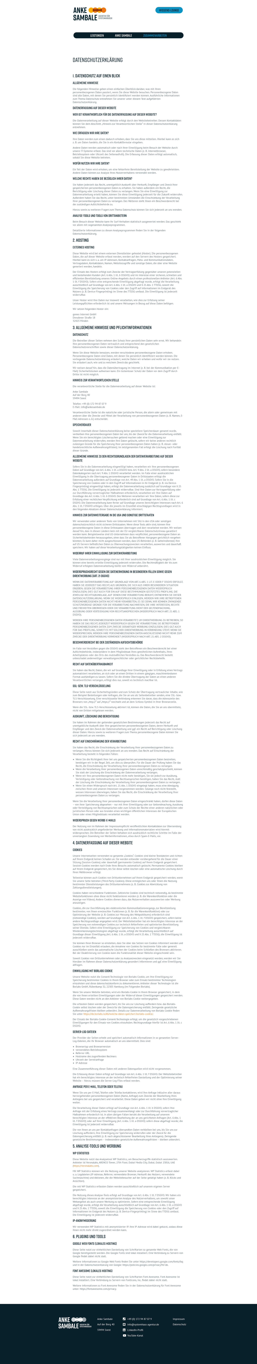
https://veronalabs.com (85, 1165)
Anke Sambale (123, 35)
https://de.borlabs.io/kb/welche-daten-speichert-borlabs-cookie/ (118, 1014)
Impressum (179, 1319)
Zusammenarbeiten (155, 35)
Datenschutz (179, 1324)
